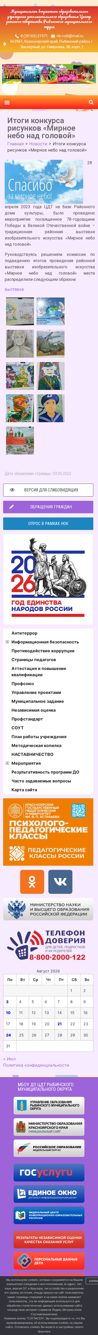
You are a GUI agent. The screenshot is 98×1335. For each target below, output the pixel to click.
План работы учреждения (38, 736)
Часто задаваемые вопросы (41, 780)
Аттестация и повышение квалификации (38, 671)
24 (8, 1035)
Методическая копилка (36, 745)
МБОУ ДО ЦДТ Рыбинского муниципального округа (46, 1087)
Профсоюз (22, 683)
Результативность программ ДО (45, 772)
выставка (14, 289)
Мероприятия (26, 763)
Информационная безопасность (45, 641)
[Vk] (60, 882)
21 (59, 1024)
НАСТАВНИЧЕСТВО (32, 754)
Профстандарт (27, 719)
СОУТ (17, 727)
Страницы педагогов (33, 659)
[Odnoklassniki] (32, 882)
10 (8, 1012)
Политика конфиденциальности (36, 1065)
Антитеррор (24, 633)
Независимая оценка (33, 710)
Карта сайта (24, 789)
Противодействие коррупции (42, 650)
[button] (7, 102)
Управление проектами (36, 692)
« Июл (9, 1058)
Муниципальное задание (37, 701)
